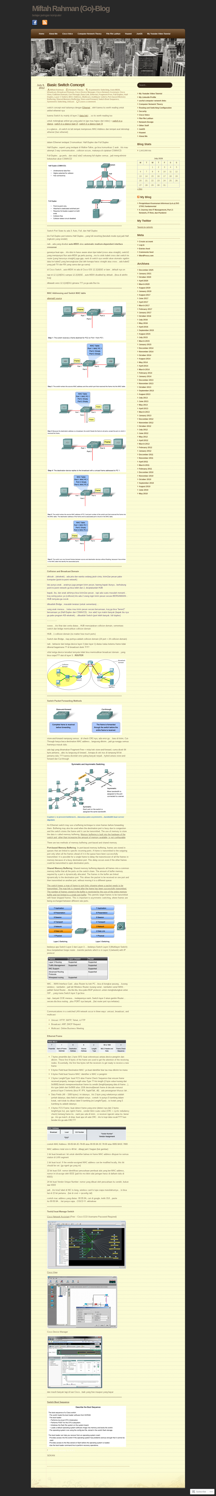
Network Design (146, 122)
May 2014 (143, 362)
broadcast (51, 92)
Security (143, 111)
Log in (141, 245)
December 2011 (146, 455)
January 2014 (145, 376)
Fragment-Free (105, 94)
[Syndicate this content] (138, 197)
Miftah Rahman (57, 90)
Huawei (128, 34)
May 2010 (143, 494)
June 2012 (143, 433)
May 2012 (143, 437)
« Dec (139, 189)
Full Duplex (118, 94)
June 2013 (143, 401)
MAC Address (75, 97)
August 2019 (144, 288)
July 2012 (143, 430)
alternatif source (54, 298)
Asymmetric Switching (99, 90)
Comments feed (146, 252)
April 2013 (143, 408)
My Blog (145, 197)
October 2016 (145, 316)
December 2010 (146, 472)
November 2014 (146, 352)
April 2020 (143, 281)
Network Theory (76, 90)
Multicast (86, 97)
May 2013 (143, 405)
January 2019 (145, 291)
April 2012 (143, 440)
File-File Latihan (113, 34)
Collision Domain (60, 94)
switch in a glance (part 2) (66, 124)
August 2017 (144, 295)
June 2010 (143, 490)
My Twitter (144, 220)
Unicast (70, 102)
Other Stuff (144, 125)
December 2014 (146, 348)
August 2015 (144, 334)
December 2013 (146, 380)
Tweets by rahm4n (145, 227)
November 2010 (146, 476)
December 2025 (146, 270)
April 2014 (143, 366)
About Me (53, 34)
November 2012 (146, 423)
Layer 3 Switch (61, 97)
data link (84, 115)
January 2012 (145, 451)
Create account (146, 241)
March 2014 (144, 369)
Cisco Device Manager (85, 92)
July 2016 (143, 320)
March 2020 (144, 284)
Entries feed (144, 249)
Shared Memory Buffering (68, 99)
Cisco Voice (67, 34)
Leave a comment (88, 102)
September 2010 (146, 483)
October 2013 (145, 387)
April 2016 (143, 327)
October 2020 (145, 277)
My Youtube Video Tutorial (158, 34)
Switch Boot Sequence (109, 99)
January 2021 (145, 274)
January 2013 (145, 416)
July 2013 (143, 398)
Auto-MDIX (115, 90)
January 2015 (145, 344)
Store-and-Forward (89, 99)
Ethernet (94, 94)
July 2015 (143, 337)
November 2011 (146, 458)
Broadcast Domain (65, 92)
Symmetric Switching (56, 102)
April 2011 (143, 462)
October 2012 (145, 426)
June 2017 (143, 298)
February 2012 (145, 447)
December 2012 (146, 419)
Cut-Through (74, 94)
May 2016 (143, 323)
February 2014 (145, 373)
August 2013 (144, 394)
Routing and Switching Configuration (155, 108)
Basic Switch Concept (65, 85)
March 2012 (144, 444)
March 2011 (144, 465)
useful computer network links (152, 101)
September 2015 (146, 330)
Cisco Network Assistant (107, 92)
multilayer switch (99, 97)
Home (41, 34)
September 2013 (146, 391)
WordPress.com (146, 256)
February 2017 (145, 309)
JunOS (139, 34)
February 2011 (145, 469)
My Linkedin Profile (147, 97)
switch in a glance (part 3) (91, 124)
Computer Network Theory (90, 34)
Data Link (85, 94)
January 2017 (145, 313)
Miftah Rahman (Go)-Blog (70, 8)
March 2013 (144, 412)
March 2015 (144, 341)
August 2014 (144, 359)
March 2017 (144, 305)
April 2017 (143, 302)
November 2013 (146, 383)
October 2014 (145, 355)
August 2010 (144, 486)
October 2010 (145, 479)
